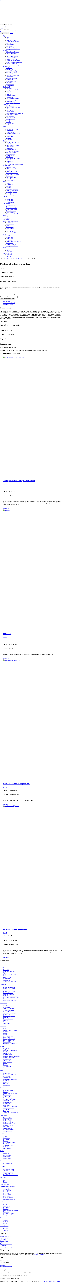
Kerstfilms (9, 240)
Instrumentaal (9, 184)
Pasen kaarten (9, 227)
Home (8, 259)
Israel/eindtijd (9, 76)
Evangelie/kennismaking (12, 65)
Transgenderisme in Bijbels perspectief (19, 481)
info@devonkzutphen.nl (39, 1254)
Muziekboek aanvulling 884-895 (16, 784)
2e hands (5, 206)
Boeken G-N (6, 66)
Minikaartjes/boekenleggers (13, 158)
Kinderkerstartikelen (11, 244)
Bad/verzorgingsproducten (13, 107)
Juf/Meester (6, 215)
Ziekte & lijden (10, 101)
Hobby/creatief (10, 73)
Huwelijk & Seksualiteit (12, 75)
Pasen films (9, 225)
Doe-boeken (9, 176)
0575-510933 (3, 1265)
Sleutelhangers (10, 123)
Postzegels (9, 162)
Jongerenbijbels (10, 44)
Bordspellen (9, 197)
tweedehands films (11, 212)
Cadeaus (5, 104)
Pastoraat (8, 91)
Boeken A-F (6, 50)
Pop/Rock (9, 193)
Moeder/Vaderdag (7, 253)
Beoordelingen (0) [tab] (8, 304)
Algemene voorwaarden (6, 1244)
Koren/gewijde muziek (12, 189)
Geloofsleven (9, 69)
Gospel (8, 183)
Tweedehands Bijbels (11, 208)
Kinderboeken (6, 165)
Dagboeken (9, 250)
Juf (7, 216)
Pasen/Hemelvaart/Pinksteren (10, 221)
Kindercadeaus (10, 116)
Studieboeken (9, 97)
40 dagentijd (9, 222)
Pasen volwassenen (11, 231)
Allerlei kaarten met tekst (12, 142)
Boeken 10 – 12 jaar (11, 171)
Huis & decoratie (10, 111)
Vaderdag (8, 256)
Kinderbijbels (9, 46)
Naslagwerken (10, 88)
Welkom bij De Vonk (5, 1236)
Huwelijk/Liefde (10, 154)
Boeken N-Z (6, 87)
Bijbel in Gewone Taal (12, 38)
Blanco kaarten (10, 146)
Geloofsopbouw (10, 132)
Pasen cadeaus (10, 224)
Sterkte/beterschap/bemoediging (14, 164)
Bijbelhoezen (9, 108)
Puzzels (8, 120)
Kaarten (5, 141)
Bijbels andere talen (11, 40)
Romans (8, 94)
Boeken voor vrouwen (12, 56)
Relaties (8, 92)
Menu (11, 33)
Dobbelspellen (10, 199)
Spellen (5, 196)
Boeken (13, 259)
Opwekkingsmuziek (11, 192)
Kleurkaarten (9, 157)
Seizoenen (7, 634)
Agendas (8, 248)
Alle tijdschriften (10, 205)
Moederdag (9, 254)
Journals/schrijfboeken (12, 78)
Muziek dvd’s (9, 136)
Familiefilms (9, 130)
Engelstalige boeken (11, 63)
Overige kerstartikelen (12, 246)
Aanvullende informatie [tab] (9, 303)
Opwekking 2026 (7, 219)
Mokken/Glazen (10, 117)
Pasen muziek (9, 230)
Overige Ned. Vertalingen (13, 49)
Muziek (5, 181)
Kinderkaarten (10, 155)
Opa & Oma (9, 161)
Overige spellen (10, 202)
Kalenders (9, 251)
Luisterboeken (10, 84)
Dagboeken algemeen (12, 59)
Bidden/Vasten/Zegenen (12, 52)
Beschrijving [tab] (6, 301)
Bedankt (8, 143)
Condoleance (9, 148)
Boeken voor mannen (11, 55)
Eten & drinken (10, 110)
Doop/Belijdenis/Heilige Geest (14, 62)
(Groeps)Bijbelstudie (11, 72)
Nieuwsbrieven (4, 1238)
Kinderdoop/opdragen (12, 178)
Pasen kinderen (10, 228)
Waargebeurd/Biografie (12, 100)
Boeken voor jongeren (12, 53)
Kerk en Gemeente (11, 81)
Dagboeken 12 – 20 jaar (12, 174)
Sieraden (8, 122)
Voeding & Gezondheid (12, 98)
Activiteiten (3, 1239)
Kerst (4, 234)
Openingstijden (4, 26)
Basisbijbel (9, 37)
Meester (8, 218)
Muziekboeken (10, 85)
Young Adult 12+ (10, 180)
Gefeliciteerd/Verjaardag (12, 151)
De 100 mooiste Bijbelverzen (15, 929)
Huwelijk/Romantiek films (13, 133)
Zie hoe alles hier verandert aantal (8, 297)
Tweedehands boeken (12, 209)
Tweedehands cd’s (11, 211)
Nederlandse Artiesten (12, 190)
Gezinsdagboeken (11, 177)
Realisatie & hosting (49, 1281)
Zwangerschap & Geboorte (13, 103)
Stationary (9, 125)
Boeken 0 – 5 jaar (11, 168)
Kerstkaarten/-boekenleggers (13, 241)
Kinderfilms (9, 135)
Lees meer (5, 508)
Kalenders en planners (12, 114)
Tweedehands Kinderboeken (13, 213)
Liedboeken (9, 82)
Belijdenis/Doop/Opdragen (13, 145)
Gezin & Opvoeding (11, 71)
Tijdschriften (6, 203)
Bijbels (5, 36)
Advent (8, 235)
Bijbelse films (9, 127)
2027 (4, 247)
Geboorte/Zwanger (11, 149)
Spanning (8, 138)
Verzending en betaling (6, 1246)
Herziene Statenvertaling (12, 41)
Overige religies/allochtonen (13, 90)
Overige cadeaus (10, 119)
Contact (2, 28)
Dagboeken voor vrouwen (13, 60)
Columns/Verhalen (11, 57)
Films (4, 126)
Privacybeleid (3, 1245)
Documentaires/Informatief (13, 129)
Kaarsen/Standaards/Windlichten (14, 113)
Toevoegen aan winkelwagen (7, 298)
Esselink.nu (57, 1281)
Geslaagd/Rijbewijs (11, 152)
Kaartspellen (9, 200)
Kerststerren (9, 243)
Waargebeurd (9, 139)
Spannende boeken (11, 95)
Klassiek (8, 187)
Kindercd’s (9, 186)
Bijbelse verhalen (10, 167)
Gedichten (9, 68)
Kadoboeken (9, 79)
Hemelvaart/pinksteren (12, 232)
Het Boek (8, 43)
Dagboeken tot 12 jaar (12, 173)
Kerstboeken (9, 237)
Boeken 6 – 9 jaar (11, 170)
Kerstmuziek (9, 238)
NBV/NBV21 (10, 47)
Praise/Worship (10, 195)
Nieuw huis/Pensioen (11, 160)
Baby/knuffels (10, 106)
